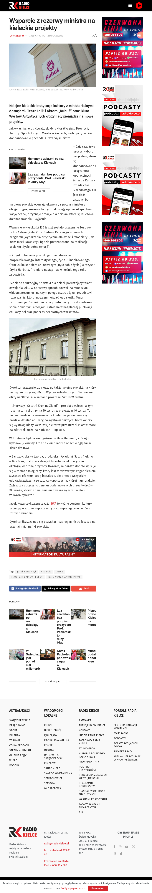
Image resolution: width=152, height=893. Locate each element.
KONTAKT (84, 730)
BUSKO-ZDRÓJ (52, 730)
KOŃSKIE (49, 745)
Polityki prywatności (73, 888)
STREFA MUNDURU (20, 750)
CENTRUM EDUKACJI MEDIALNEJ (125, 727)
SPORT (13, 730)
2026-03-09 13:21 (37, 35)
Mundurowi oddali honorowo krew (95, 656)
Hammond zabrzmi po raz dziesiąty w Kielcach (46, 160)
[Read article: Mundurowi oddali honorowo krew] (78, 654)
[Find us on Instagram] (120, 847)
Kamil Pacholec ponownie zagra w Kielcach (64, 660)
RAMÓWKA (85, 720)
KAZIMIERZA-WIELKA (56, 740)
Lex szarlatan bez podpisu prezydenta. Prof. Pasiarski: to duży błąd (47, 178)
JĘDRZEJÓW (50, 735)
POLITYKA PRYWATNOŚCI (87, 768)
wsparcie (46, 571)
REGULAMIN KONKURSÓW (87, 784)
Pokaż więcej (39, 191)
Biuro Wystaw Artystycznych (64, 577)
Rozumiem (97, 888)
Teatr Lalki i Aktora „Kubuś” (27, 577)
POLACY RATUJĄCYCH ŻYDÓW (126, 745)
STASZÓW (49, 783)
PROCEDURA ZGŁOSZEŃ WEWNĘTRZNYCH (93, 776)
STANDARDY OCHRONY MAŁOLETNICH (92, 793)
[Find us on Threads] (115, 854)
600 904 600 (59, 865)
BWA (53, 503)
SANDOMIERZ (52, 768)
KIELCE (59, 571)
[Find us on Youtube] (126, 847)
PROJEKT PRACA (123, 751)
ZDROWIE (15, 740)
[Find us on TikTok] (121, 854)
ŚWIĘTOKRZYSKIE (19, 720)
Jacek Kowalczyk (27, 571)
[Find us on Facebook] (114, 847)
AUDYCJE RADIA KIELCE (92, 725)
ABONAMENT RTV (89, 761)
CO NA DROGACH (19, 745)
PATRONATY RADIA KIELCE (89, 742)
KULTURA (14, 735)
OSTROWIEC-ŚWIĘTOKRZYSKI (53, 757)
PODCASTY (120, 738)
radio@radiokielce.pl (56, 843)
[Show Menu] (130, 5)
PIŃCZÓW (50, 763)
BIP (81, 812)
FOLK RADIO (121, 733)
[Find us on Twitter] (133, 847)
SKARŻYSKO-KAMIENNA (58, 773)
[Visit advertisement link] (122, 47)
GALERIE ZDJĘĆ (18, 755)
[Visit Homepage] (20, 5)
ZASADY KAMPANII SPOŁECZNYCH (89, 806)
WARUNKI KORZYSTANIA (93, 799)
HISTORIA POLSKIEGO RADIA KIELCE (92, 755)
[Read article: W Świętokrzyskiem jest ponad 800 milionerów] (16, 654)
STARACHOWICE (53, 778)
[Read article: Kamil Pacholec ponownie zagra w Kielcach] (47, 654)
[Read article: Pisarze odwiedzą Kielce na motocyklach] (78, 614)
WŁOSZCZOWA (52, 788)
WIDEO (13, 760)
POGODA (14, 765)
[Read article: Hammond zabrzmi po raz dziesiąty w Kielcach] (17, 163)
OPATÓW (49, 750)
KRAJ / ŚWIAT (17, 725)
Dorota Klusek (17, 35)
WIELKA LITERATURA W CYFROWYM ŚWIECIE (127, 758)
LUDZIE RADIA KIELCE (91, 735)
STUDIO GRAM (87, 748)
